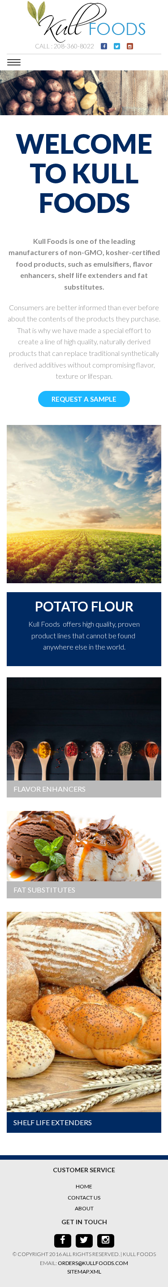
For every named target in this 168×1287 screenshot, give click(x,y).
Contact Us (84, 1197)
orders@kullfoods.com (93, 1263)
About (84, 1208)
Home (84, 1186)
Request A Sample (84, 399)
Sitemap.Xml (84, 1271)
